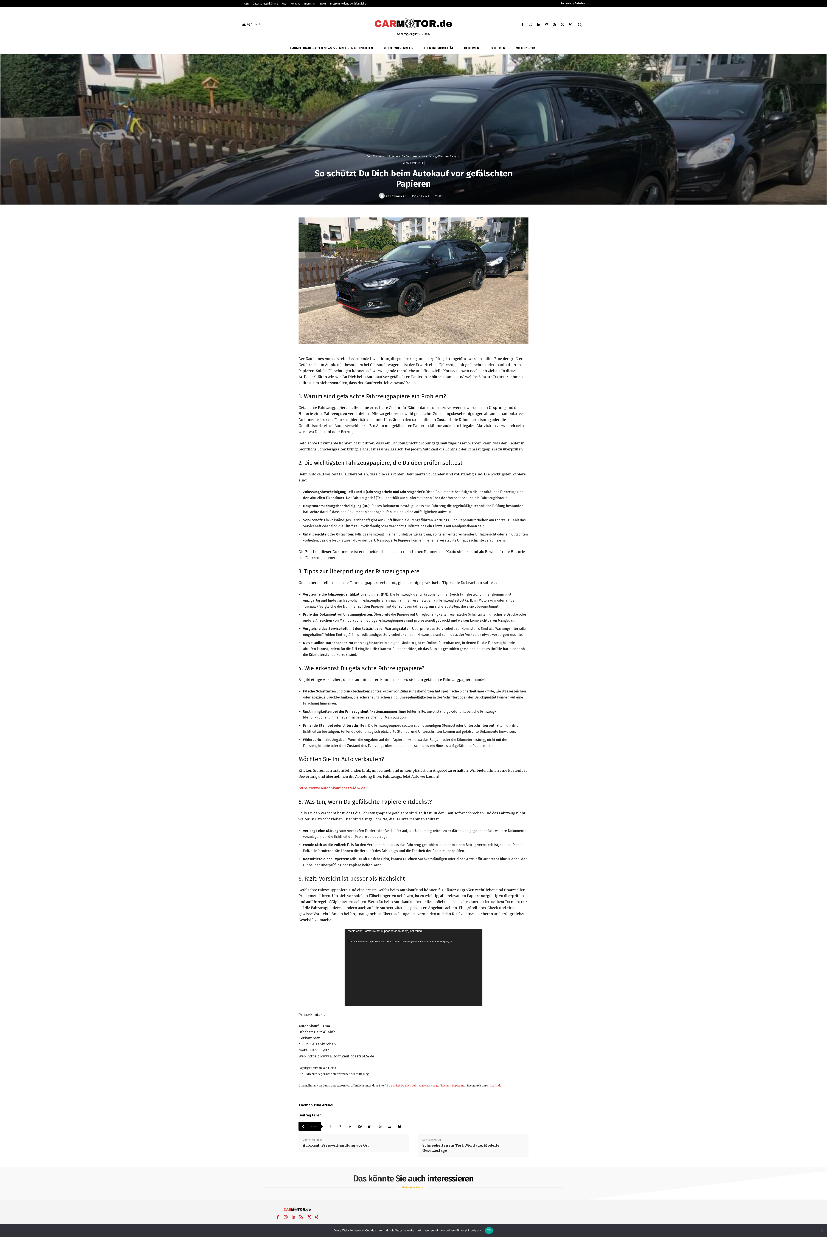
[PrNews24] (382, 196)
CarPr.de (495, 1085)
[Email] (389, 1126)
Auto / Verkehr (375, 156)
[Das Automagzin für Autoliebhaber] (413, 23)
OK (489, 1230)
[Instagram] (530, 25)
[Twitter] (563, 25)
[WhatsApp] (360, 1126)
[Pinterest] (350, 1126)
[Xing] (571, 25)
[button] (580, 24)
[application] (413, 967)
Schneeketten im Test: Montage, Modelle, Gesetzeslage (461, 1148)
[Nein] (821, 1230)
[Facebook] (522, 25)
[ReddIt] (379, 1126)
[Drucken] (399, 1126)
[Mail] (546, 25)
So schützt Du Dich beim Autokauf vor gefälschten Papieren (425, 1085)
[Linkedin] (538, 25)
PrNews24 (397, 195)
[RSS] (554, 25)
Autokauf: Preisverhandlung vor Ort (336, 1145)
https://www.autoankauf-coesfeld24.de (331, 788)
